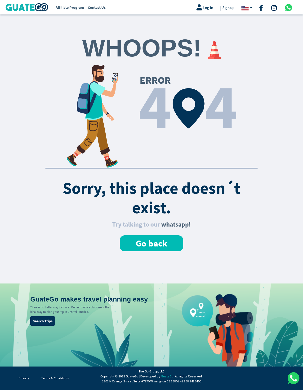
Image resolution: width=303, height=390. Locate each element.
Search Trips (43, 321)
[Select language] (246, 7)
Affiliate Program (70, 7)
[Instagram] (274, 7)
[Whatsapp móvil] (288, 7)
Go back (151, 243)
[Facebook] (261, 7)
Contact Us (97, 7)
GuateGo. (167, 376)
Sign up (228, 7)
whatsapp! (176, 224)
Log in (208, 7)
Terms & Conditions (55, 378)
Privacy (24, 378)
